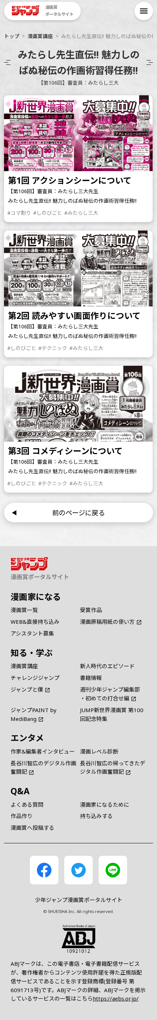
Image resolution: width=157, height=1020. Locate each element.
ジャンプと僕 (27, 689)
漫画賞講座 (40, 36)
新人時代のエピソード (107, 666)
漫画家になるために (104, 804)
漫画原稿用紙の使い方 (107, 621)
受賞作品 (91, 610)
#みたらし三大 (81, 212)
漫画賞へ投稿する (32, 827)
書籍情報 (91, 677)
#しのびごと (47, 212)
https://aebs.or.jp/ (116, 998)
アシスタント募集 (32, 633)
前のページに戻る (78, 512)
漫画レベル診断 (99, 751)
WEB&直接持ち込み (35, 621)
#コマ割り (19, 212)
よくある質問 (27, 804)
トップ (11, 36)
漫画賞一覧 (24, 610)
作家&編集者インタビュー (43, 751)
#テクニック (52, 348)
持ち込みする (96, 816)
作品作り (21, 816)
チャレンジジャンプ (35, 677)
